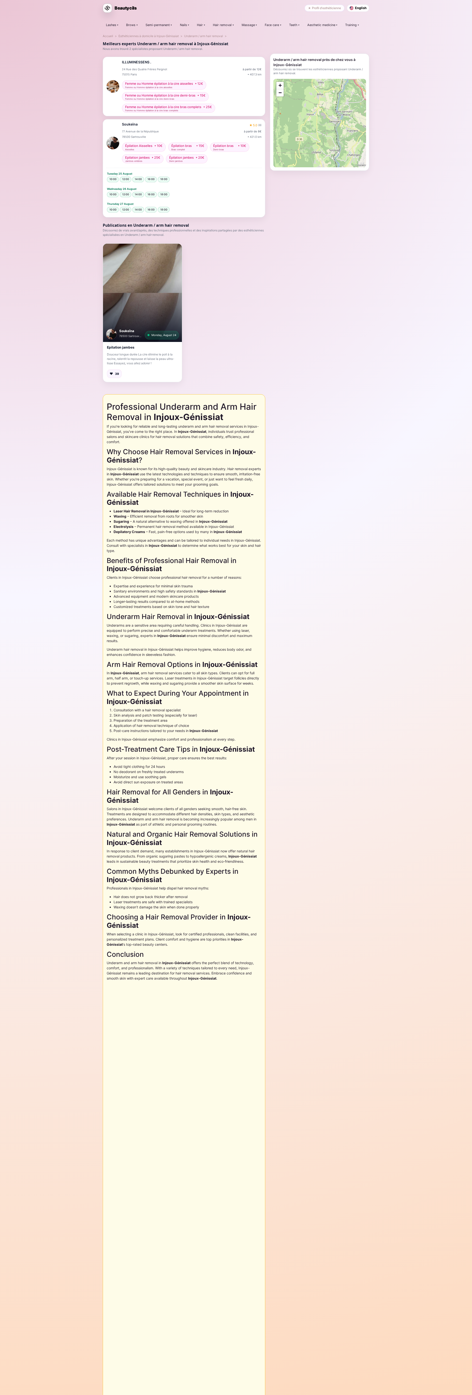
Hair (200, 25)
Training (351, 25)
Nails (183, 25)
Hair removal (222, 25)
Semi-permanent (158, 25)
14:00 (138, 179)
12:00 (125, 179)
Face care (272, 25)
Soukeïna (126, 331)
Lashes (111, 25)
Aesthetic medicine (321, 25)
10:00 (113, 179)
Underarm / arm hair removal (203, 36)
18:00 (163, 179)
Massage (248, 25)
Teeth (293, 25)
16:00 (151, 179)
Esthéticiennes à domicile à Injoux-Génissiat (148, 36)
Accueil (108, 36)
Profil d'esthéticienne (326, 8)
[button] (142, 293)
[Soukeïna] (111, 334)
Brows (130, 25)
